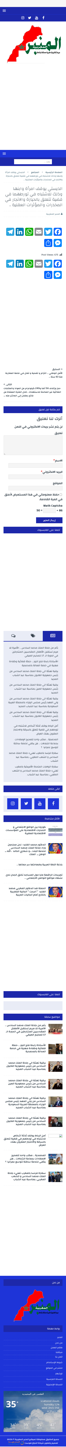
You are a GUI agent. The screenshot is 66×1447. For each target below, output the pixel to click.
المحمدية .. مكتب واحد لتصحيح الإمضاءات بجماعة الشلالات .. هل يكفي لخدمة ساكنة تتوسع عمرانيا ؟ (36, 743)
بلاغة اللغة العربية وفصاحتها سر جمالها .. (39, 864)
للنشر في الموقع (54, 1368)
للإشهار (58, 1373)
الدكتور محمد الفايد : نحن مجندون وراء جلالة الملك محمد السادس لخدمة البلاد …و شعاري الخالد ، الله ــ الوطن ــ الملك (25, 849)
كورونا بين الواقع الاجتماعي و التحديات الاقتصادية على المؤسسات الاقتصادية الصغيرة (26, 830)
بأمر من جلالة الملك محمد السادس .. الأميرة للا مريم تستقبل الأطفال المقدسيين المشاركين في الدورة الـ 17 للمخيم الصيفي (33, 652)
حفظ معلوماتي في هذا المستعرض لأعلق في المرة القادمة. (33, 497)
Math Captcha (52, 505)
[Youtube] (36, 17)
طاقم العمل (56, 1348)
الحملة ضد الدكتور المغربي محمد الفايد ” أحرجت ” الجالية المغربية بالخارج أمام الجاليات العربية (27, 891)
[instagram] (23, 17)
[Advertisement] (33, 109)
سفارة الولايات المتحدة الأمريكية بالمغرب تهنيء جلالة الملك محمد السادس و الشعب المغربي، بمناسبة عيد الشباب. (35, 770)
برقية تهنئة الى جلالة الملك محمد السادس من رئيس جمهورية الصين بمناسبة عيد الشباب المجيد (33, 689)
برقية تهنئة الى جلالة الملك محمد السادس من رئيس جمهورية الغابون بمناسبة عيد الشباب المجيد (33, 675)
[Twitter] (30, 17)
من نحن (58, 1343)
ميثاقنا (59, 1352)
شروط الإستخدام (54, 1362)
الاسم (58, 460)
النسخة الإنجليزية (54, 1384)
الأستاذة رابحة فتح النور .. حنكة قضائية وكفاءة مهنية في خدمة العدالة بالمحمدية (33, 663)
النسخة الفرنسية (54, 1379)
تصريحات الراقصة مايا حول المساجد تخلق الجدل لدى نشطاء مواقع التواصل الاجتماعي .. (34, 876)
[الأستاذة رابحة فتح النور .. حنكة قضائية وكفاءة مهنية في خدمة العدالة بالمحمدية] (55, 1049)
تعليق (58, 433)
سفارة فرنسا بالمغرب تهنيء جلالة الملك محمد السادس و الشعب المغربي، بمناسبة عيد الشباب (33, 757)
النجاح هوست (30, 1443)
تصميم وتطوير (51, 1443)
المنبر (59, 1337)
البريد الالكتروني (52, 472)
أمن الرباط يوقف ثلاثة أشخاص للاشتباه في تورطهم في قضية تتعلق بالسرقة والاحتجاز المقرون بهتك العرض (35, 730)
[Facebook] (43, 17)
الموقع (57, 483)
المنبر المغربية (53, 214)
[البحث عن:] (33, 161)
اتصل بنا (58, 1357)
